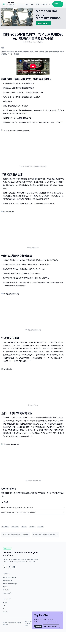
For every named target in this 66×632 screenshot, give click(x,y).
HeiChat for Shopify (9, 577)
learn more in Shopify (51, 626)
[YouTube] (9, 567)
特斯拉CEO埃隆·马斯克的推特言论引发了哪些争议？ (17, 507)
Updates (44, 4)
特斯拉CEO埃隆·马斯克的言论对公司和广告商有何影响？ (18, 512)
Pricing (26, 4)
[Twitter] (5, 567)
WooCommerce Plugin (10, 584)
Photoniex (6, 590)
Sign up (38, 626)
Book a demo (56, 4)
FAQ (32, 4)
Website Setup (7, 580)
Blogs (26, 625)
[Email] (14, 567)
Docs (37, 4)
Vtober (5, 587)
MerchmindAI (7, 593)
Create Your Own (43, 23)
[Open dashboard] (49, 4)
